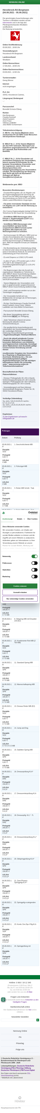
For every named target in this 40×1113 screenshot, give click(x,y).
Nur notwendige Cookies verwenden (20, 599)
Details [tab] (19, 519)
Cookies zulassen (20, 586)
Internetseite (7, 23)
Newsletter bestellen (20, 1017)
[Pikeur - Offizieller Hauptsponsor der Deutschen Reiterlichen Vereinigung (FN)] (20, 1087)
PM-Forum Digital (28, 1070)
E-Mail (29, 992)
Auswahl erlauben (20, 592)
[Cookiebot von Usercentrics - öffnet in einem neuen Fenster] (28, 512)
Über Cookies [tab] (32, 519)
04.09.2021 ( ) (7, 663)
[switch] (34, 563)
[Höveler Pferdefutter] (20, 1099)
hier (30, 1010)
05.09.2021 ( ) (7, 445)
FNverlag (20, 1068)
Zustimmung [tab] (7, 519)
